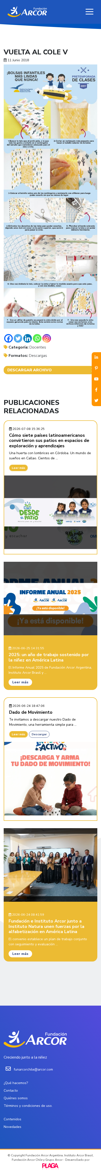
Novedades (12, 1126)
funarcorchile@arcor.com (33, 1069)
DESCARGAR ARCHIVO (29, 370)
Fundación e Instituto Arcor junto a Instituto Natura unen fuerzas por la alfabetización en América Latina (46, 926)
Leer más (18, 468)
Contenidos (12, 1119)
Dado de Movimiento (30, 712)
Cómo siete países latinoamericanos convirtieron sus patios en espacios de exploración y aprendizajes (49, 440)
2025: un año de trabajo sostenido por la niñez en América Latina (49, 657)
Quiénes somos (16, 1098)
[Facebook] (8, 338)
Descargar (39, 734)
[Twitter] (18, 338)
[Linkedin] (27, 338)
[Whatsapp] (37, 338)
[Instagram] (46, 338)
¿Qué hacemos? (16, 1083)
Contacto (11, 1090)
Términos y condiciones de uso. (28, 1105)
